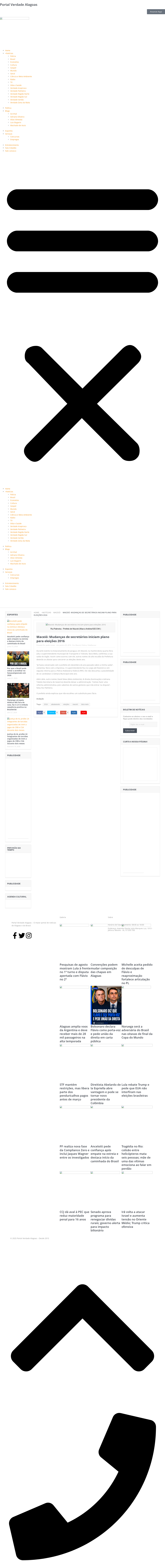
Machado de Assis (18, 125)
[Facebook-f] (15, 935)
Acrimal (13, 114)
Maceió (78, 645)
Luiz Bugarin (15, 122)
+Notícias (9, 53)
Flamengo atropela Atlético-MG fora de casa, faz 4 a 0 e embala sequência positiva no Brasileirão (17, 705)
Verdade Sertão (17, 99)
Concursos (14, 136)
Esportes (9, 131)
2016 (46, 704)
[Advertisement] (46, 602)
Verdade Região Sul (18, 96)
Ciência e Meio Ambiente (21, 76)
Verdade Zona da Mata (20, 102)
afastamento (55, 704)
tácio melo (85, 704)
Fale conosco (10, 151)
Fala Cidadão (10, 148)
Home (7, 50)
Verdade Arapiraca (18, 88)
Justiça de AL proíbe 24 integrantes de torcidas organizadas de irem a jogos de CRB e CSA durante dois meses (17, 739)
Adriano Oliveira (17, 117)
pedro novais (50, 645)
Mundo (13, 70)
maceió (75, 704)
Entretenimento (12, 145)
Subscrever (130, 730)
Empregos (14, 139)
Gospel (13, 68)
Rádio (12, 79)
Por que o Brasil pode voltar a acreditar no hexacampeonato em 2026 (16, 672)
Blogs (7, 111)
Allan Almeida (16, 119)
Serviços (8, 134)
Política (8, 108)
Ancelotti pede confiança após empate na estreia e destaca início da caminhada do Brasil (18, 640)
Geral (12, 73)
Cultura (13, 65)
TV (11, 82)
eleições (66, 704)
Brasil (12, 59)
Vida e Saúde (16, 85)
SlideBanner (92, 645)
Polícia (13, 56)
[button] (82, 321)
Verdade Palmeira (18, 91)
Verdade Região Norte (19, 94)
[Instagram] (29, 935)
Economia (14, 62)
